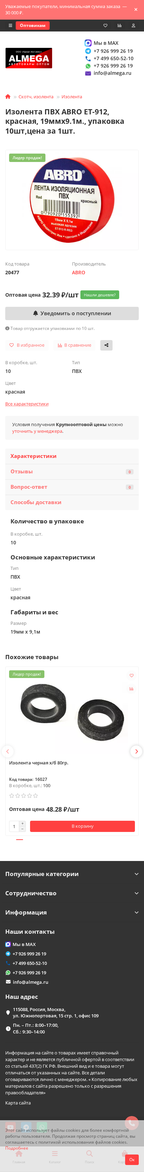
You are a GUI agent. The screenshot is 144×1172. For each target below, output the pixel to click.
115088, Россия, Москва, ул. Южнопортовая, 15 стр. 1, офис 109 (56, 1012)
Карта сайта (18, 1103)
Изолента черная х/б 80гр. (39, 763)
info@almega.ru (112, 73)
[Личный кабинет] (133, 25)
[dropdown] (10, 25)
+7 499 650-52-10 (114, 58)
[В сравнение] (131, 689)
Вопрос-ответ (70, 486)
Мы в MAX (106, 43)
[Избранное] (105, 25)
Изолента (72, 96)
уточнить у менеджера (37, 431)
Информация (26, 912)
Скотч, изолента (36, 96)
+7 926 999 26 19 (113, 51)
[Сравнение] (119, 25)
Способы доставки (36, 502)
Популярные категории (42, 874)
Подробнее (16, 1148)
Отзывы (70, 471)
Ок (132, 1160)
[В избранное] (131, 675)
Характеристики (33, 456)
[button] (8, 751)
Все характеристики (27, 404)
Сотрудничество (31, 893)
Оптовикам (32, 25)
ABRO (78, 272)
